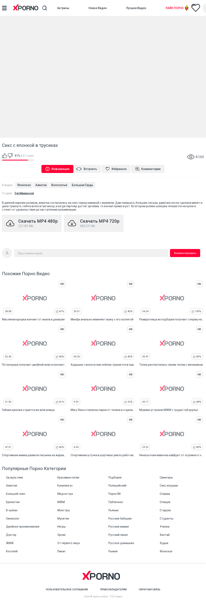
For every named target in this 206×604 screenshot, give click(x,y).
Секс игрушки (169, 485)
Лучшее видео (136, 8)
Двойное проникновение (22, 526)
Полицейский (117, 485)
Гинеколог (13, 518)
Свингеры (166, 477)
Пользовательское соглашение (67, 589)
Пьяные (113, 510)
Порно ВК (114, 493)
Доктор (11, 534)
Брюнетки (13, 502)
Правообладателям (113, 589)
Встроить (90, 169)
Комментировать (185, 253)
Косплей (12, 551)
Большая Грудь (82, 185)
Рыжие (113, 551)
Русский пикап (118, 534)
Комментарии (151, 169)
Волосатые (59, 185)
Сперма (165, 493)
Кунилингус (65, 485)
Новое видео (98, 8)
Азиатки (41, 185)
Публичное (115, 502)
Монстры (63, 510)
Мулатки (63, 518)
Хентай (165, 534)
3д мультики (14, 477)
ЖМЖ (10, 543)
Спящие (165, 502)
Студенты (166, 518)
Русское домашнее (121, 543)
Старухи (165, 510)
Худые (164, 543)
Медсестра (65, 493)
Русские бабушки (120, 518)
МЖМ (61, 502)
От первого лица (68, 543)
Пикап (61, 551)
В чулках (12, 510)
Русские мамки (118, 526)
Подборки (115, 477)
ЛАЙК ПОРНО (175, 8)
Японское (24, 185)
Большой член (15, 493)
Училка (164, 526)
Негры (61, 526)
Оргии (61, 534)
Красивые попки (68, 477)
